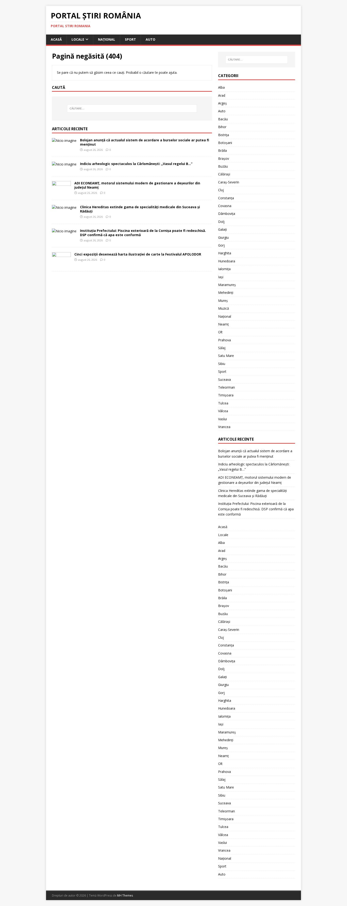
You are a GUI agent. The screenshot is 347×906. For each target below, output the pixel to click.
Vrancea (224, 427)
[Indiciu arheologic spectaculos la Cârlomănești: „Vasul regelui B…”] (64, 164)
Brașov (223, 158)
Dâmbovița (226, 213)
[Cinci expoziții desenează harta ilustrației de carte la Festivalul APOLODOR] (61, 263)
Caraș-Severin (228, 182)
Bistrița (223, 135)
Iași (220, 277)
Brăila (222, 150)
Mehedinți (225, 292)
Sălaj (221, 348)
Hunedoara (226, 261)
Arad (221, 95)
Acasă (56, 39)
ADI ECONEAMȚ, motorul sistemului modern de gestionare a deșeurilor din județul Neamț (137, 185)
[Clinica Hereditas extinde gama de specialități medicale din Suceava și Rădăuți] (64, 207)
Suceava (224, 379)
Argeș (222, 103)
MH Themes (125, 895)
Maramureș (227, 284)
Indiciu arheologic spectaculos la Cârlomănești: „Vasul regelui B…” (136, 163)
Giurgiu (223, 237)
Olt (220, 332)
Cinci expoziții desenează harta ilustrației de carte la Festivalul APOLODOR (137, 254)
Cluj (221, 190)
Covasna (224, 206)
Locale (78, 39)
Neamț (223, 324)
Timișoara (225, 395)
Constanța (226, 198)
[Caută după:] (132, 108)
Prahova (224, 340)
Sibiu (221, 363)
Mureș (223, 300)
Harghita (224, 253)
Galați (222, 229)
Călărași (224, 174)
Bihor (222, 127)
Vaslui (222, 419)
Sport (130, 39)
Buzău (223, 166)
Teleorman (226, 387)
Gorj (221, 245)
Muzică (223, 308)
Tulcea (223, 403)
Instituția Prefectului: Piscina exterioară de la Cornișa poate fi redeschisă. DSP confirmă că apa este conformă (143, 232)
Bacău (223, 119)
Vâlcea (223, 411)
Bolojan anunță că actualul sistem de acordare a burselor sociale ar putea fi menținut (144, 142)
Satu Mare (226, 355)
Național (106, 39)
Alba (221, 87)
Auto (150, 39)
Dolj (221, 221)
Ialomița (224, 269)
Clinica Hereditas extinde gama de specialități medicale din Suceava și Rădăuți (140, 209)
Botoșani (225, 142)
